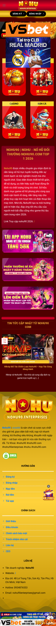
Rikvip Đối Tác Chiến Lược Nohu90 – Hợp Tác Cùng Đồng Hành (28, 368)
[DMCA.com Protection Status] (9, 455)
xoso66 (16, 427)
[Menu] (4, 5)
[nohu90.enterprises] (28, 5)
